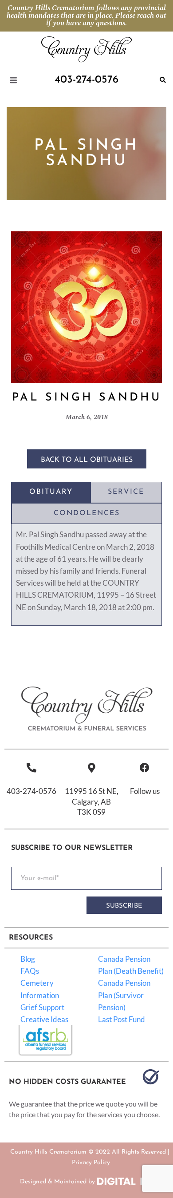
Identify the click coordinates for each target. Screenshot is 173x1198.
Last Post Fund (121, 1019)
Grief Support (42, 1007)
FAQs (29, 971)
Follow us (145, 791)
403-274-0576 (31, 791)
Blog (27, 959)
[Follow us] (144, 768)
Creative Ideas (44, 1019)
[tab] (51, 492)
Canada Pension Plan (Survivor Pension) (124, 995)
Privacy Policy (91, 1162)
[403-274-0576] (31, 768)
